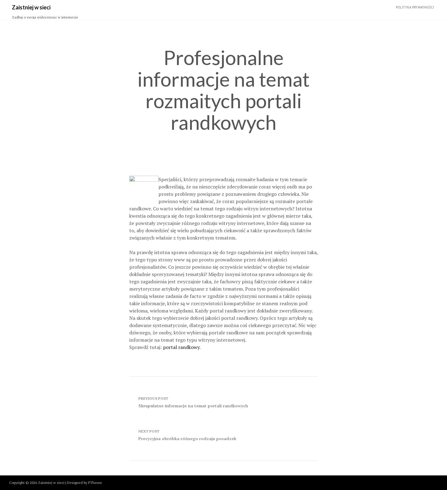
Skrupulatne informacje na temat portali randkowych (193, 402)
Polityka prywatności (415, 7)
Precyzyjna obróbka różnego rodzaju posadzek (187, 435)
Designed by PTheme (84, 482)
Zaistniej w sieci (31, 7)
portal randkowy (181, 347)
